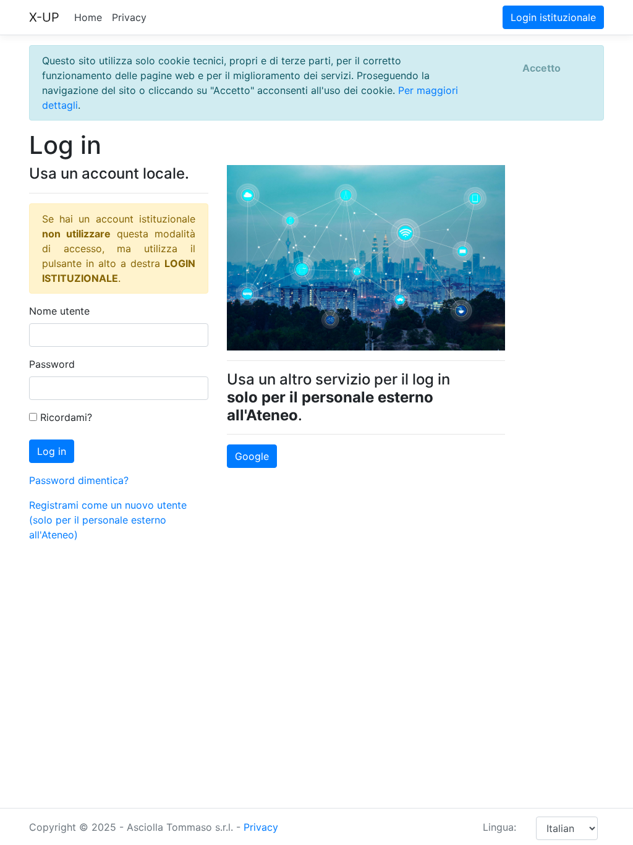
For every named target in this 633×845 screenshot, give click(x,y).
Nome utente (59, 311)
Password (52, 364)
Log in (51, 451)
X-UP (44, 17)
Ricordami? (64, 417)
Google (252, 456)
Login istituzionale (553, 17)
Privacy (129, 17)
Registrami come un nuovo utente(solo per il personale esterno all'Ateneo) (108, 520)
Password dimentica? (79, 480)
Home (88, 17)
